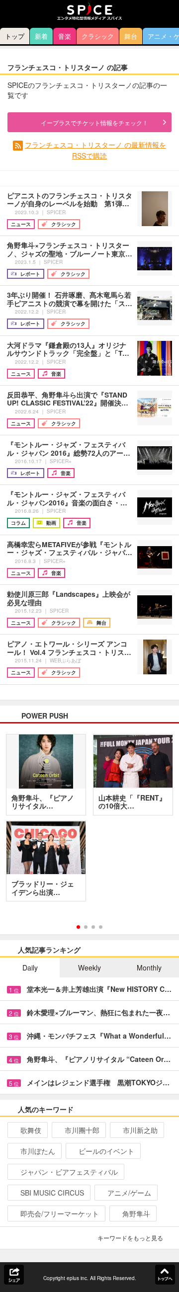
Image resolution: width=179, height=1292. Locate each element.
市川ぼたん (37, 1151)
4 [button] (100, 927)
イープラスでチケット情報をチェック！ (94, 122)
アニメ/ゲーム (129, 1193)
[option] (89, 821)
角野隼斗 (136, 1213)
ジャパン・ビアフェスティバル (69, 1172)
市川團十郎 (82, 1130)
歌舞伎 (30, 1130)
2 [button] (86, 927)
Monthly (149, 967)
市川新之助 (140, 1130)
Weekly (89, 967)
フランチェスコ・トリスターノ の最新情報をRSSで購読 (95, 150)
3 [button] (93, 927)
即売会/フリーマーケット (59, 1213)
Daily (30, 967)
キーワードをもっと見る (130, 1237)
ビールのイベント (106, 1151)
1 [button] (78, 927)
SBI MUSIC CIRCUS (52, 1193)
